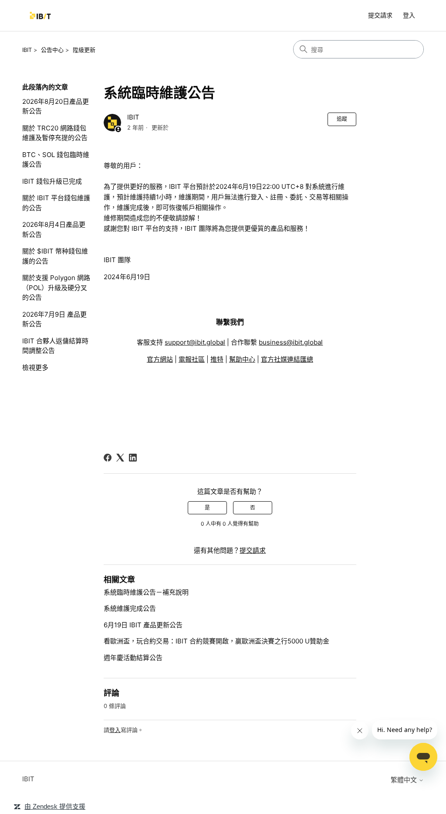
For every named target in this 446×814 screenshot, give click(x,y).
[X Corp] (120, 458)
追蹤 (342, 119)
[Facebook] (108, 458)
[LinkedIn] (133, 458)
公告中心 (52, 49)
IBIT (27, 49)
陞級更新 (84, 49)
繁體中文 (405, 779)
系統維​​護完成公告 (130, 608)
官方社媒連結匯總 (287, 359)
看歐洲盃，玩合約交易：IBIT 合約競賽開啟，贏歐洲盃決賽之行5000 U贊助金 (216, 641)
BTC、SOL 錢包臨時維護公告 (55, 159)
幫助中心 (242, 359)
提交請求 (380, 15)
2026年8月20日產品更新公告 (55, 106)
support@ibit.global (195, 342)
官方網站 (160, 359)
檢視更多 (35, 367)
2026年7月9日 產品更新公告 (54, 319)
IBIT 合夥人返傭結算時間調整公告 (55, 346)
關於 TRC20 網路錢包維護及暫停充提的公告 (55, 133)
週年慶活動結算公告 (133, 657)
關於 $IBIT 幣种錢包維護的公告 (55, 256)
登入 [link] (409, 15)
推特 (216, 359)
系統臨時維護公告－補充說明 (146, 592)
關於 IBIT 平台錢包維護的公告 (56, 203)
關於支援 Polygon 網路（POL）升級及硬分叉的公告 (56, 287)
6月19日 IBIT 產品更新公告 (143, 625)
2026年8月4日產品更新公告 (53, 229)
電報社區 (192, 359)
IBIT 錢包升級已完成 (52, 181)
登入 (115, 729)
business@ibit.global (291, 342)
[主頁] (40, 15)
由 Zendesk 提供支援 (54, 806)
